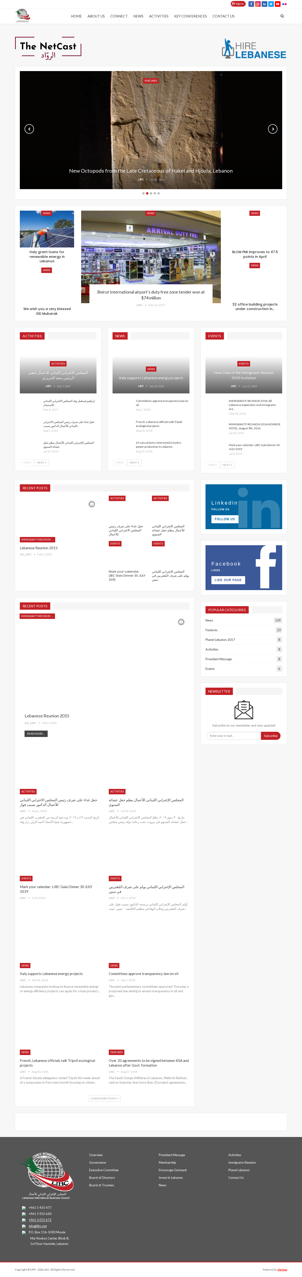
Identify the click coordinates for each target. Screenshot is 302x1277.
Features (116, 1052)
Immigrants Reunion (242, 1162)
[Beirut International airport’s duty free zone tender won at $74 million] (151, 256)
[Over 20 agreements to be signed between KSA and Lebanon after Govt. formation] (149, 1031)
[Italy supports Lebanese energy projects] (60, 944)
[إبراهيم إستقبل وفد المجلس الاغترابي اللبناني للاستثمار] (30, 406)
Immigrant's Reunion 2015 (38, 539)
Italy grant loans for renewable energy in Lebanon (47, 257)
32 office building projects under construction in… (255, 306)
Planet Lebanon (239, 1170)
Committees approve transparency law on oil (143, 973)
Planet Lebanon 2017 (220, 640)
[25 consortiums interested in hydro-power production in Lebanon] (123, 448)
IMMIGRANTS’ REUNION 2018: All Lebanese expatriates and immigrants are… (252, 405)
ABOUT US (96, 16)
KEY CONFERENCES (190, 16)
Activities (158, 16)
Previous (29, 129)
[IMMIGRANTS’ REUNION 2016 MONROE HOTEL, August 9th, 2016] (216, 429)
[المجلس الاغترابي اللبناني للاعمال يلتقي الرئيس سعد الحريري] (58, 368)
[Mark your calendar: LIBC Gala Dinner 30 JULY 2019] (216, 450)
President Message (219, 659)
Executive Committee (104, 1170)
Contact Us (224, 16)
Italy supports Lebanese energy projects (151, 377)
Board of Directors (102, 1177)
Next (272, 129)
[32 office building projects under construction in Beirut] (255, 281)
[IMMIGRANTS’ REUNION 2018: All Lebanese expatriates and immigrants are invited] (216, 406)
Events (243, 363)
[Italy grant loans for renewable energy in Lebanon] (47, 229)
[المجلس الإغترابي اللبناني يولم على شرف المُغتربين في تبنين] (170, 554)
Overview (96, 1155)
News (138, 16)
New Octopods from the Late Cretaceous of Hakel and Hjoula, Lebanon (151, 170)
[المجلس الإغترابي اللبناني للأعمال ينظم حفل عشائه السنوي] (30, 448)
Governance (97, 1162)
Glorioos (282, 1269)
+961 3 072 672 (40, 1220)
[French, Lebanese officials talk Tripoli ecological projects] (123, 427)
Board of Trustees (101, 1185)
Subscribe (270, 736)
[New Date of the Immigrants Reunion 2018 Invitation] (244, 368)
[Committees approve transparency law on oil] (123, 406)
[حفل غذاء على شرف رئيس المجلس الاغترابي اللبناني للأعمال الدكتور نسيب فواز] (30, 427)
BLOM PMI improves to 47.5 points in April (255, 254)
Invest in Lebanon (171, 1177)
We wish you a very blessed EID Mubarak (47, 311)
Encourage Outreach (173, 1170)
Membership (167, 1162)
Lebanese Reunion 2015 (39, 548)
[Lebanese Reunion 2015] (60, 519)
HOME (76, 16)
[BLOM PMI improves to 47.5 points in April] (255, 229)
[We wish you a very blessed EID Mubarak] (47, 286)
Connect (119, 16)
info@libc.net (38, 1226)
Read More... (36, 733)
